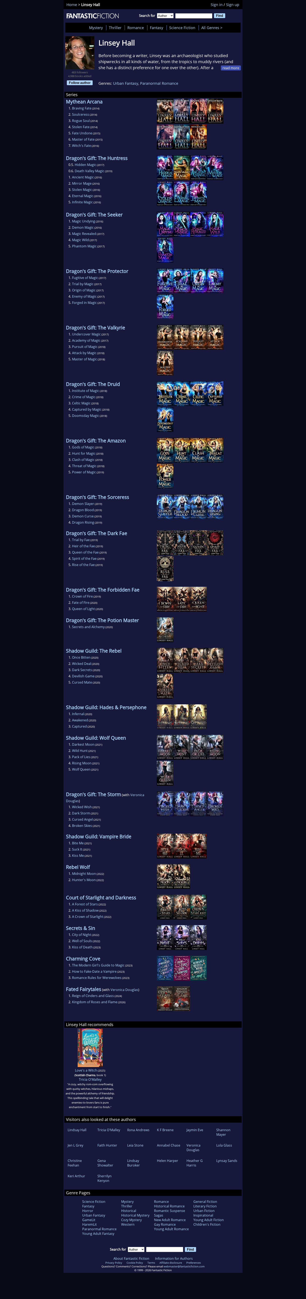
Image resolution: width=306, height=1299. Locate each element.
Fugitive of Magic (85, 277)
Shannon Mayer (223, 1132)
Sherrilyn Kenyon (104, 1178)
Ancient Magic (83, 177)
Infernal (78, 714)
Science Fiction (182, 27)
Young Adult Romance (171, 1229)
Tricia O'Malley (90, 1079)
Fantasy (156, 27)
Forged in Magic (84, 302)
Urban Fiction (204, 1210)
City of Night (81, 934)
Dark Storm (81, 813)
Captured (79, 726)
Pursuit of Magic (84, 346)
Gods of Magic (83, 447)
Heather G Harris (195, 1163)
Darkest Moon (83, 744)
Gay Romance (165, 1224)
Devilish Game (83, 676)
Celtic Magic (81, 403)
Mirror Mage (82, 183)
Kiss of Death (82, 947)
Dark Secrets (82, 670)
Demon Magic (83, 227)
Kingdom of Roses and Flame (94, 1002)
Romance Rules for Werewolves (96, 977)
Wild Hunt (80, 750)
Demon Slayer (83, 503)
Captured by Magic (86, 409)
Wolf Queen (81, 769)
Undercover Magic (86, 334)
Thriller (115, 27)
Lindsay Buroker (133, 1163)
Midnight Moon (84, 873)
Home (71, 4)
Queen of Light (83, 609)
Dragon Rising (83, 522)
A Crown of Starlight (87, 916)
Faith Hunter (107, 1145)
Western (127, 1224)
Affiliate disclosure (170, 1263)
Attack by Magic (84, 353)
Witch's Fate (81, 145)
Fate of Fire (80, 602)
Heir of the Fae (83, 546)
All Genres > (212, 27)
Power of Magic (84, 472)
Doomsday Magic (85, 415)
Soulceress (80, 114)
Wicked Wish (82, 807)
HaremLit (89, 1224)
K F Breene (165, 1130)
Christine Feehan (75, 1163)
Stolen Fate (81, 127)
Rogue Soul (81, 120)
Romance (135, 27)
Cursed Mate (82, 682)
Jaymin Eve (195, 1130)
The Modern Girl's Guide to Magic (98, 965)
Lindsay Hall (77, 1130)
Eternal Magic (82, 196)
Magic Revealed (84, 233)
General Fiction (205, 1201)
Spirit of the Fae (84, 558)
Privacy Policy (113, 1263)
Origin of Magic (84, 290)
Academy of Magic (86, 340)
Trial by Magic (82, 284)
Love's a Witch (86, 1070)
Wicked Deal (81, 663)
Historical (128, 1210)
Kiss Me (78, 855)
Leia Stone (135, 1145)
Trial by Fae (81, 540)
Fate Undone (82, 133)
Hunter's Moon (84, 880)
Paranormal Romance (159, 83)
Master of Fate (83, 139)
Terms (151, 1263)
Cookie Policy (135, 1263)
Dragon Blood (83, 510)
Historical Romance (169, 1206)
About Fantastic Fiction (131, 1258)
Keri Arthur (76, 1176)
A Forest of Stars (85, 904)
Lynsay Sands (226, 1160)
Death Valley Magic (89, 171)
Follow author (80, 83)
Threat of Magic (84, 466)
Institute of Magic (85, 390)
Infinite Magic (82, 202)
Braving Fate (81, 108)
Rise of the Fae (83, 564)
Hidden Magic (85, 164)
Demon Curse (83, 516)
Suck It (77, 849)
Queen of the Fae (85, 552)
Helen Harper (167, 1160)
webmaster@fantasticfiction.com (184, 1266)
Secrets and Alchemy (88, 627)
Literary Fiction (205, 1206)
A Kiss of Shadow (85, 910)
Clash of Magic (83, 459)
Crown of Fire (82, 596)
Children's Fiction (206, 1224)
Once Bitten (81, 657)
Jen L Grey (75, 1145)
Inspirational (203, 1215)
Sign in (217, 4)
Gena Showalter (105, 1163)
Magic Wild (80, 240)
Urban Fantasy (125, 83)
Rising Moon (81, 763)
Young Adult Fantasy (98, 1233)
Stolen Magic (82, 189)
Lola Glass (224, 1145)
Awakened (80, 720)
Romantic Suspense (169, 1210)
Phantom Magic (84, 246)
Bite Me (78, 843)
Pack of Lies (81, 757)
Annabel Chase (168, 1145)
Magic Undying (83, 221)
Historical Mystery (135, 1215)
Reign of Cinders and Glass (93, 995)
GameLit (88, 1220)
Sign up (232, 4)
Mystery (96, 27)
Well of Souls (82, 941)
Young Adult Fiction (208, 1220)
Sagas (158, 1215)
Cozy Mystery (131, 1220)
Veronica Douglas (124, 989)
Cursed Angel (82, 819)
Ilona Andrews (138, 1130)
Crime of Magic (83, 397)
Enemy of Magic (84, 296)
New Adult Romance (170, 1220)
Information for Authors (174, 1258)
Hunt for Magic (83, 453)
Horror (87, 1210)
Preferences (193, 1263)
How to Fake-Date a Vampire (94, 971)
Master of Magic (84, 359)
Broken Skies (82, 825)
